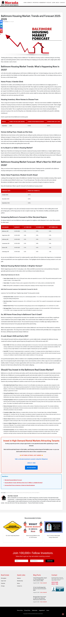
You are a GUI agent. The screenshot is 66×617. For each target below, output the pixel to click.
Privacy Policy (27, 610)
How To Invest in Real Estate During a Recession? (53, 536)
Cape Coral (3, 580)
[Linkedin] (1, 26)
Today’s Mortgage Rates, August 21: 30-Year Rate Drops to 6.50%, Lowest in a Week (40, 579)
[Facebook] (1, 21)
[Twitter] (1, 24)
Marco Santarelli (43, 582)
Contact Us (19, 586)
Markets (19, 578)
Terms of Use (20, 610)
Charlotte (3, 583)
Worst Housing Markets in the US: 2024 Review (33, 536)
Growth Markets (9, 492)
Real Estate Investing (24, 492)
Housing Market (16, 492)
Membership (20, 580)
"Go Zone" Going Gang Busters (12, 535)
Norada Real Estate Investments (9, 3)
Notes (18, 583)
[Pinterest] (1, 31)
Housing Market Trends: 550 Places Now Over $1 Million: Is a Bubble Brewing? (24, 482)
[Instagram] (1, 29)
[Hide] (0, 34)
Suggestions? (42, 610)
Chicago (3, 586)
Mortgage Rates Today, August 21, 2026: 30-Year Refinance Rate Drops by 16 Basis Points (39, 598)
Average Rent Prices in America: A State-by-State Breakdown (20, 485)
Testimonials (34, 610)
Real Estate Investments (34, 492)
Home (47, 610)
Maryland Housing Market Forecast (13, 480)
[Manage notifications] (63, 614)
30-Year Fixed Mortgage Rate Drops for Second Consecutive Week (39, 589)
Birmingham (3, 578)
